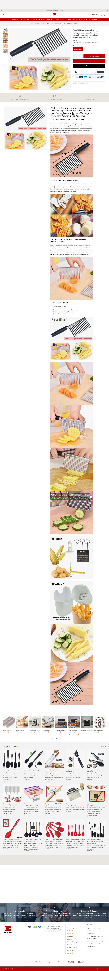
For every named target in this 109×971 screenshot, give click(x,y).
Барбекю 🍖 (70, 936)
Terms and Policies (101, 969)
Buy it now (89, 61)
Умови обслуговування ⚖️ (94, 944)
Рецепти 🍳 (70, 950)
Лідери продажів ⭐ (72, 928)
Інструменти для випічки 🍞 (41, 23)
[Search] (3, 15)
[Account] (101, 15)
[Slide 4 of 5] (5, 46)
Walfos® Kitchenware (11, 968)
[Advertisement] (54, 4)
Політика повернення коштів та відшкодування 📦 (95, 937)
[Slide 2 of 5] (5, 35)
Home (31, 23)
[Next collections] (56, 738)
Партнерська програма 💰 (93, 928)
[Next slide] (107, 10)
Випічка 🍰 (70, 931)
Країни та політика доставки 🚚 (95, 941)
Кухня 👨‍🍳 (69, 945)
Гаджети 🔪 (70, 939)
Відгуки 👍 (70, 953)
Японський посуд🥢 (72, 942)
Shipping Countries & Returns (80, 83)
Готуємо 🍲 (70, 933)
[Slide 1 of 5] (5, 30)
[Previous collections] (52, 738)
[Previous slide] (1, 10)
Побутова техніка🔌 (72, 947)
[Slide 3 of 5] (5, 40)
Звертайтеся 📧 (91, 933)
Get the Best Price (89, 66)
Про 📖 (89, 931)
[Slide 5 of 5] (5, 51)
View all (103, 747)
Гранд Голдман (91, 946)
